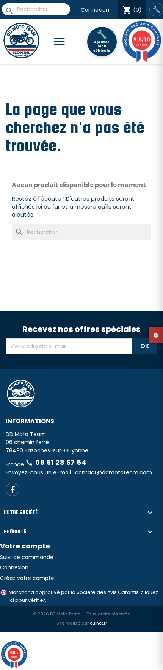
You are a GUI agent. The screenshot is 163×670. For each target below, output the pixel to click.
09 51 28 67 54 (55, 489)
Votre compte (25, 573)
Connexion (95, 9)
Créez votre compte (27, 605)
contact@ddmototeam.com (113, 499)
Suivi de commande (26, 584)
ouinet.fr (98, 650)
